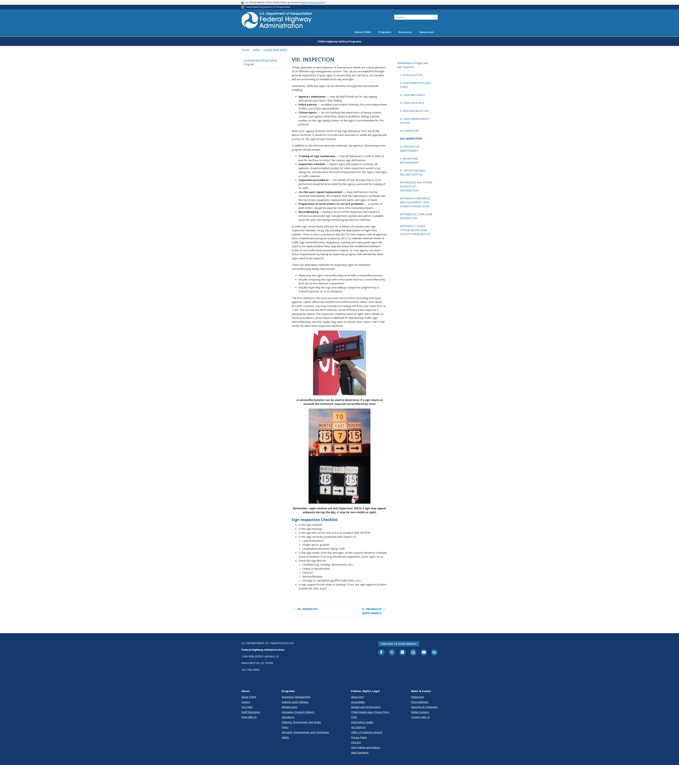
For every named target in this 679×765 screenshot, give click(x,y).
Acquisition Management (296, 697)
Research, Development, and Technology (305, 732)
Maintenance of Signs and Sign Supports (412, 65)
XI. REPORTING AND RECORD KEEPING (412, 172)
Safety (256, 49)
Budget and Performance (365, 707)
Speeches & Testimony (424, 707)
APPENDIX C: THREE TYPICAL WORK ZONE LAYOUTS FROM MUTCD (415, 230)
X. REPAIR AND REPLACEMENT (409, 160)
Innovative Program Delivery (298, 712)
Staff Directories (250, 712)
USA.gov (356, 742)
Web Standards (359, 752)
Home (245, 49)
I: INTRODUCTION (411, 75)
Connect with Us (420, 717)
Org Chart (247, 707)
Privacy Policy (359, 737)
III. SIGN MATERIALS (412, 95)
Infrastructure (289, 707)
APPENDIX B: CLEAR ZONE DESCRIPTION (416, 216)
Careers (245, 702)
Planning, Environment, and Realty (301, 722)
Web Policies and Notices (365, 747)
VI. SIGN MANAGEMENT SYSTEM (414, 121)
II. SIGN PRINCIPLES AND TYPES (415, 85)
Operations (288, 717)
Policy (285, 727)
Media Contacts (420, 712)
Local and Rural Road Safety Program (260, 62)
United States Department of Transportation (268, 6)
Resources (405, 32)
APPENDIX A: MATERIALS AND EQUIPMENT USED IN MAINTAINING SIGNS (415, 202)
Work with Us (249, 717)
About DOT (357, 697)
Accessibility (358, 702)
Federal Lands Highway (295, 702)
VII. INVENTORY (306, 609)
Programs (384, 32)
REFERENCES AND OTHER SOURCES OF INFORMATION (416, 186)
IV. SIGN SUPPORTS (412, 103)
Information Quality (362, 722)
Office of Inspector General (366, 732)
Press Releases (419, 702)
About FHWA (363, 32)
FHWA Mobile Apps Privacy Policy (370, 712)
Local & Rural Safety (275, 49)
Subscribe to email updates (399, 643)
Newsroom (427, 32)
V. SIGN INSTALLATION (414, 111)
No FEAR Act (358, 727)
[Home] (276, 21)
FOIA (354, 717)
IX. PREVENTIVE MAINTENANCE (373, 611)
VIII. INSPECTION (411, 138)
